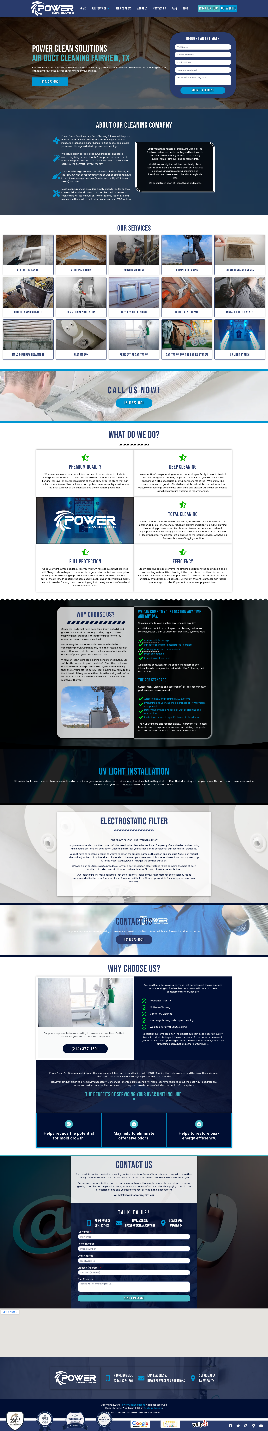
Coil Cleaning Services (28, 312)
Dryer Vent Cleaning (134, 312)
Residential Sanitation (134, 355)
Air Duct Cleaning (28, 270)
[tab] (83, 8)
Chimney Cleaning (187, 270)
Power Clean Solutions (133, 1404)
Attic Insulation (81, 270)
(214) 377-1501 (134, 403)
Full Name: (83, 1232)
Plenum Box (81, 355)
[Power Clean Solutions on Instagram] (245, 1425)
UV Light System (240, 355)
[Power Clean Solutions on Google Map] (253, 1425)
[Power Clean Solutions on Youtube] (261, 1425)
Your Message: (85, 1279)
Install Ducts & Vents (239, 312)
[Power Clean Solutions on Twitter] (238, 1425)
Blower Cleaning (134, 270)
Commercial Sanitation (81, 312)
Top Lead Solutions (153, 1408)
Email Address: (85, 1256)
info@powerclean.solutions (140, 1226)
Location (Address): (89, 1268)
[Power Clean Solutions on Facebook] (230, 1425)
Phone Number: (86, 1244)
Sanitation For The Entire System (187, 355)
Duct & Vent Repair (187, 312)
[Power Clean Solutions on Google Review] (140, 1424)
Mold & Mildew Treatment (28, 355)
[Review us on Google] (170, 1424)
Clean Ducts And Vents (240, 270)
